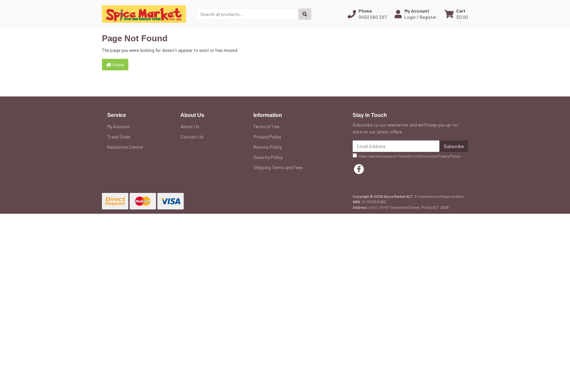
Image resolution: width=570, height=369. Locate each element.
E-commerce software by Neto (439, 196)
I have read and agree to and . (409, 156)
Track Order (119, 136)
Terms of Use (266, 126)
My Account (118, 126)
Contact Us (192, 136)
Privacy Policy (267, 136)
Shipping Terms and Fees (278, 167)
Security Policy (268, 157)
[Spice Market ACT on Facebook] (359, 169)
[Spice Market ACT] (144, 13)
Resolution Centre (125, 147)
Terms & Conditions (414, 156)
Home (117, 64)
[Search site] (304, 14)
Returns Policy (267, 147)
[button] (367, 14)
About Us (189, 126)
